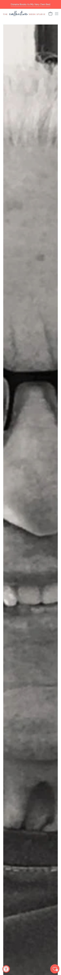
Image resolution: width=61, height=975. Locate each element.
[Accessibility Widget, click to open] (6, 969)
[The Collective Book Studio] (24, 13)
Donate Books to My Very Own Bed (30, 4)
